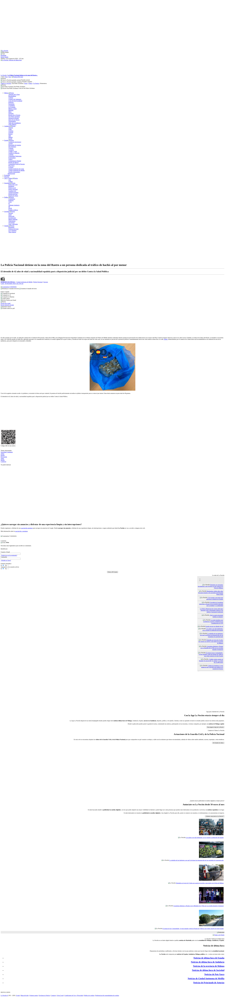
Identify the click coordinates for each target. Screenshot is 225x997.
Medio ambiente (12, 219)
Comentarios (13, 286)
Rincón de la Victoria (14, 115)
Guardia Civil (12, 191)
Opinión (6, 226)
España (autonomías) (14, 172)
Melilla (3, 460)
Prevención (4, 457)
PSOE (10, 208)
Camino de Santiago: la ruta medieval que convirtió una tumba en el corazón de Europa (212, 667)
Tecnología (11, 222)
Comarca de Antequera (14, 99)
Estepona (11, 102)
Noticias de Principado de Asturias (208, 982)
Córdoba (10, 131)
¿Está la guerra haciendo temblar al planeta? (216, 616)
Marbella (10, 110)
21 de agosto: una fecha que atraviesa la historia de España (214, 598)
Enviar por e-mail (5, 303)
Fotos (25, 83)
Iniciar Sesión (4, 57)
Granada (10, 132)
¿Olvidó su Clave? (6, 560)
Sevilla (10, 139)
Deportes (6, 176)
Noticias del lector (13, 229)
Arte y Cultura (8, 178)
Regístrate (3, 55)
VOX (10, 202)
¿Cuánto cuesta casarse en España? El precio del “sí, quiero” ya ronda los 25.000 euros (211, 660)
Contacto (53, 995)
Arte (9, 180)
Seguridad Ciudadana (7, 452)
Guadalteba (11, 105)
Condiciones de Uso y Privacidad (73, 995)
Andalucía (7, 126)
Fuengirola (11, 104)
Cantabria (11, 150)
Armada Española (13, 192)
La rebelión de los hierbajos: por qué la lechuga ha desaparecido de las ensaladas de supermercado (211, 635)
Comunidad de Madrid (14, 161)
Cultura (10, 181)
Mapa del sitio (24, 995)
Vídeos (30, 83)
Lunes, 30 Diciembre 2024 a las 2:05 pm (12, 283)
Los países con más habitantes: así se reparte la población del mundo (212, 629)
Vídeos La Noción (6, 83)
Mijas (10, 112)
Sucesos (10, 213)
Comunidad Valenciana (14, 156)
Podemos (11, 200)
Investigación (12, 218)
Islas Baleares (12, 146)
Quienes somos (33, 995)
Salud (10, 214)
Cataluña (10, 154)
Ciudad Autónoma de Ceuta (16, 169)
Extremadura (12, 158)
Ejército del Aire (12, 194)
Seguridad (7, 183)
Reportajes (11, 227)
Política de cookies (89, 995)
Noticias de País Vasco (214, 974)
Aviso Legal (60, 995)
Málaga (6, 93)
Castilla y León (12, 151)
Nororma (10, 113)
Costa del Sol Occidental (15, 101)
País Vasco (11, 165)
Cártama (10, 97)
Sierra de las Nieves (13, 120)
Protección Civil (12, 184)
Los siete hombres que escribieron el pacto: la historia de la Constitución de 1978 (213, 621)
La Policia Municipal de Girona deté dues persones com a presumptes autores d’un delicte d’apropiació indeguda (211, 610)
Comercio (3, 461)
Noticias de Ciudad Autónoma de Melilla (206, 978)
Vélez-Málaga (12, 124)
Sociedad (7, 211)
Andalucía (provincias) (14, 142)
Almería (10, 127)
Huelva (10, 134)
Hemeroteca (43, 83)
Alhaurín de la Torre (14, 94)
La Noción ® (4, 995)
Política (6, 197)
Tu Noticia (36, 83)
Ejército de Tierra (13, 195)
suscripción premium (27, 528)
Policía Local (12, 188)
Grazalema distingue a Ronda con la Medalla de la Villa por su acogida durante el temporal (211, 648)
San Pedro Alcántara (17, 83)
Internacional (11, 173)
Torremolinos (12, 121)
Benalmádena (12, 96)
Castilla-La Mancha (13, 153)
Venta (2, 458)
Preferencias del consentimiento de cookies (107, 995)
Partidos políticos (13, 210)
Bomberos (11, 186)
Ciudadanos (11, 199)
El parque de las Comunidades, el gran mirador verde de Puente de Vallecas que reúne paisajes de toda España (211, 654)
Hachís (3, 455)
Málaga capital (12, 108)
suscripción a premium (21, 531)
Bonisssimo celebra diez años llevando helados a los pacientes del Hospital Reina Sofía (210, 592)
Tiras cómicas (12, 232)
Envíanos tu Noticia (44, 995)
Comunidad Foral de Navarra (16, 164)
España (6, 140)
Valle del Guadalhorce (14, 123)
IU (9, 203)
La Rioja (10, 167)
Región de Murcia (13, 162)
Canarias (10, 148)
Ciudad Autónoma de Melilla (16, 170)
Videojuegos (11, 221)
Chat (2, 77)
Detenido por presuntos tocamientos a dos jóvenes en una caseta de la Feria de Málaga (210, 586)
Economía (7, 175)
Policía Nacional (13, 189)
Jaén (9, 135)
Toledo (166, 339)
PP (9, 207)
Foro (6, 77)
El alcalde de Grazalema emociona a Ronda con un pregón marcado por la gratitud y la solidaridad (211, 604)
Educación (11, 216)
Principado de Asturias (14, 145)
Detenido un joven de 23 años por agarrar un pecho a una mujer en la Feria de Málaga (210, 641)
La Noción (4, 75)
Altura (2, 453)
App (9, 77)
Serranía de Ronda (13, 118)
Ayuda (18, 995)
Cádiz (10, 129)
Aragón (10, 143)
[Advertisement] (53, 13)
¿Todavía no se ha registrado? (9, 555)
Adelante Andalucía (13, 205)
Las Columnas (12, 230)
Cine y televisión (13, 224)
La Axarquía (11, 107)
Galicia (10, 159)
